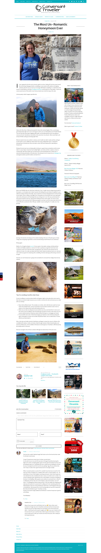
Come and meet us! (76, 123)
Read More (43, 380)
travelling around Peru (37, 89)
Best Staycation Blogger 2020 (71, 168)
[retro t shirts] (73, 512)
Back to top (80, 545)
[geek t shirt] (73, 472)
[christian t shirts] (73, 354)
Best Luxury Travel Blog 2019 (70, 177)
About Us (28, 1)
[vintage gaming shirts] (73, 492)
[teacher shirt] (73, 432)
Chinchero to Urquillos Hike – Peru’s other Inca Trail (39, 402)
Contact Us (49, 1)
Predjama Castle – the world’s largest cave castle (49, 374)
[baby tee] (73, 389)
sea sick (32, 246)
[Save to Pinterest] (1, 279)
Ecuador (46, 21)
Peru (49, 21)
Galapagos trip (57, 153)
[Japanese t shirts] (73, 241)
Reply (26, 498)
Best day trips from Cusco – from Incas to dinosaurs (54, 401)
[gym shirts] (73, 298)
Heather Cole (51, 31)
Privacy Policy (42, 1)
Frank (24, 451)
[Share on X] (1, 276)
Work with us (35, 1)
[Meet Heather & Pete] (73, 101)
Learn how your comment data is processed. (44, 448)
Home (17, 1)
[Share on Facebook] (1, 274)
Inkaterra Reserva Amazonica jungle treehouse (23, 402)
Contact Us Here (78, 126)
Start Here (22, 1)
